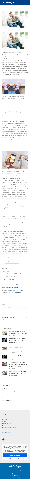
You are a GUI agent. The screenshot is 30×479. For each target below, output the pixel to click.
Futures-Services (16, 292)
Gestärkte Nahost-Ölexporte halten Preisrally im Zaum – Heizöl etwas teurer (17, 332)
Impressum (15, 471)
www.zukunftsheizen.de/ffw (12, 263)
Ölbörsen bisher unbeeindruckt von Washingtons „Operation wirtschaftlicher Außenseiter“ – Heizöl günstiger (17, 349)
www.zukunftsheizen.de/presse (18, 284)
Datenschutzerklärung (15, 477)
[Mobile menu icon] (27, 3)
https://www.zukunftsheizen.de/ (13, 287)
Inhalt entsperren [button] (15, 455)
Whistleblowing (15, 473)
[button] (3, 476)
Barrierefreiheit (15, 475)
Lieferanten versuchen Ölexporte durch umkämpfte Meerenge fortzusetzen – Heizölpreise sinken (17, 373)
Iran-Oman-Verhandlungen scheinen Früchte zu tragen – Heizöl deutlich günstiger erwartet (16, 340)
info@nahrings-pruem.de (10, 427)
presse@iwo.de (5, 284)
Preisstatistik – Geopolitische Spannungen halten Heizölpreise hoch (18, 356)
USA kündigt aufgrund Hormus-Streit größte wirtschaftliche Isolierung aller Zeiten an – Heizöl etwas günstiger (18, 364)
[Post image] (4, 333)
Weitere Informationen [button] (15, 458)
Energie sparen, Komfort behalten (16, 290)
